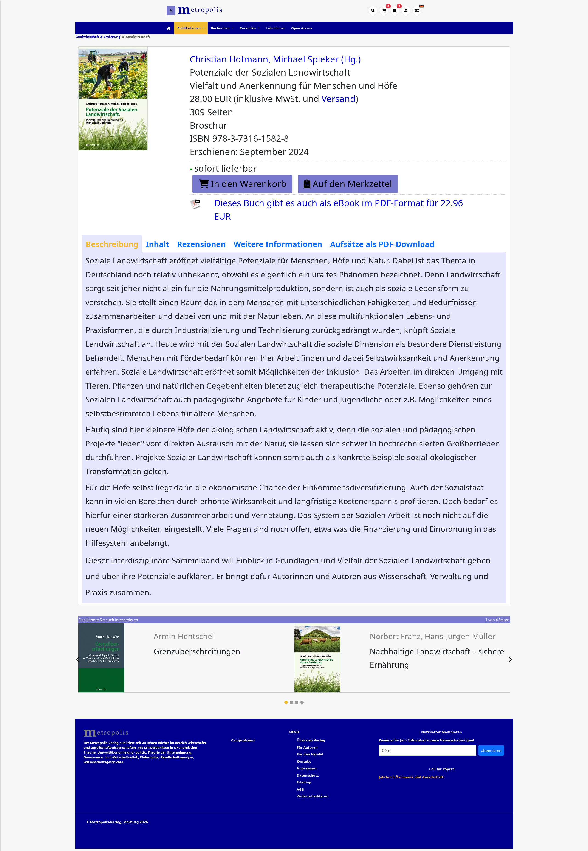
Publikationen (189, 28)
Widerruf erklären (312, 796)
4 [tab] (302, 702)
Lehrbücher (275, 28)
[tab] (112, 244)
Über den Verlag (311, 740)
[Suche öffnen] (372, 10)
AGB (300, 789)
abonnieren (491, 750)
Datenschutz (308, 775)
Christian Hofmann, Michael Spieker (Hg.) (275, 59)
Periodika (248, 28)
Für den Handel (310, 754)
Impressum (307, 768)
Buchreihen (221, 28)
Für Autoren (307, 747)
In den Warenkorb (247, 184)
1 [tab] (286, 702)
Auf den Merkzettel (351, 184)
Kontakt (304, 761)
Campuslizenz (243, 740)
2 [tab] (291, 702)
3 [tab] (296, 702)
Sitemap (304, 782)
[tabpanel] (186, 658)
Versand (339, 98)
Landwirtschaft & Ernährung (97, 36)
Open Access (301, 28)
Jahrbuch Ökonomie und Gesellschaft (411, 777)
